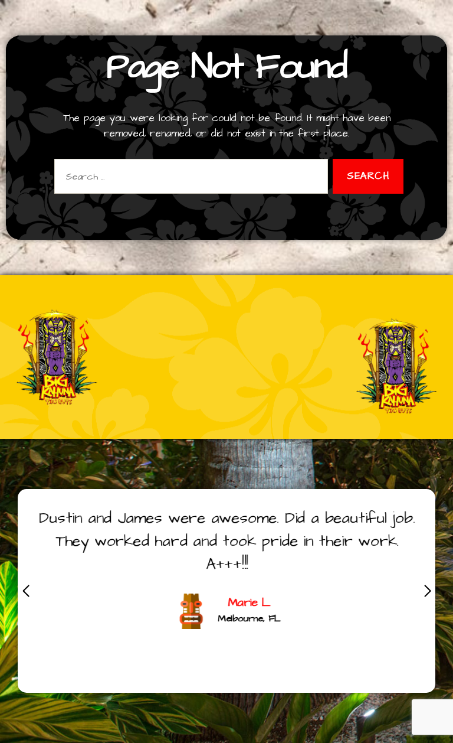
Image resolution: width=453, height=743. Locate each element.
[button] (427, 591)
